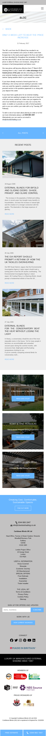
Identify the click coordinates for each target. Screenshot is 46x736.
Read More (9, 214)
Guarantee (23, 581)
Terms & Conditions (23, 592)
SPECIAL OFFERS (23, 573)
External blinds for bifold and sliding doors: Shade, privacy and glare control (22, 190)
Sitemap (23, 599)
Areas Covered (23, 564)
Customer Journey (23, 569)
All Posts (23, 133)
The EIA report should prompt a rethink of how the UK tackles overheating (22, 259)
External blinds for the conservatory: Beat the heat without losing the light (22, 329)
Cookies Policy (23, 597)
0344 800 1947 (24, 522)
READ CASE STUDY (23, 399)
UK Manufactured (23, 571)
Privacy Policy (23, 594)
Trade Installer (23, 583)
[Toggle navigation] (42, 8)
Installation (23, 578)
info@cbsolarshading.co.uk (11, 119)
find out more (23, 508)
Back (8, 29)
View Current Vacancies (23, 622)
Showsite (23, 566)
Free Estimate (23, 576)
